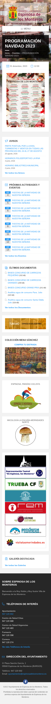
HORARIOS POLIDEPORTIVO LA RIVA (22, 158)
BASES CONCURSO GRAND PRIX (23, 287)
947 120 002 (7, 614)
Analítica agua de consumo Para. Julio (25, 292)
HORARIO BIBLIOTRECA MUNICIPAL (22, 165)
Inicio (7, 53)
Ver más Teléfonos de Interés (16, 647)
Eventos (16, 53)
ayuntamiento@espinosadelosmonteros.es (27, 674)
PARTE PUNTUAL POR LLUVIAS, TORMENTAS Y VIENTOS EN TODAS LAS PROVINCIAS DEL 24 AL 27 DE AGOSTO (24, 148)
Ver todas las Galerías (15, 565)
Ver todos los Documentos (18, 307)
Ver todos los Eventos (15, 256)
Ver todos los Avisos (15, 173)
